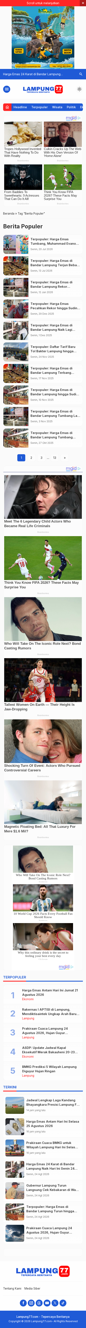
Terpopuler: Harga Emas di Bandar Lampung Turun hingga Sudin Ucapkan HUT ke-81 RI (50, 1211)
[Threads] (39, 1303)
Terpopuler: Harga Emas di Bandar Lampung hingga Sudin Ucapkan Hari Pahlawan (54, 394)
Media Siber (32, 1288)
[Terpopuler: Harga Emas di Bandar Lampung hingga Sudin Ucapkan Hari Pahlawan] (15, 395)
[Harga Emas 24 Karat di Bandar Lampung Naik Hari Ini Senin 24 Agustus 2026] (14, 1169)
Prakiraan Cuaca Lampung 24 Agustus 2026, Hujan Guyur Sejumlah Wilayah (45, 1033)
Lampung (28, 1018)
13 (54, 458)
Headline (20, 107)
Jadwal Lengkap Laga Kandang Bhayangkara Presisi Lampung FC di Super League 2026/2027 (52, 1104)
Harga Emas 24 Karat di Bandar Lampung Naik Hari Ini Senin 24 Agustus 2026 (50, 1168)
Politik (71, 107)
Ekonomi (28, 999)
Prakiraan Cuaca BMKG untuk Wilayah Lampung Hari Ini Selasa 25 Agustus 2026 (51, 1147)
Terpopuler (39, 107)
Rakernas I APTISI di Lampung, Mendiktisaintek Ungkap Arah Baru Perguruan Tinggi (49, 1013)
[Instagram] (31, 1303)
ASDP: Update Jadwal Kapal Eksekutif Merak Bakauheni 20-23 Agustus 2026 (48, 1052)
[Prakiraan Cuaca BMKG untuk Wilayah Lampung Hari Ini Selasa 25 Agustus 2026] (14, 1148)
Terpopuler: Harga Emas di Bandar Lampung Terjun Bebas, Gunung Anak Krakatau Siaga (55, 265)
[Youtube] (47, 1303)
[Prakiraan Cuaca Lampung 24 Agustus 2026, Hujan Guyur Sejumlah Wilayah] (14, 1233)
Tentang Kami (12, 1288)
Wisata (57, 107)
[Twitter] (55, 1303)
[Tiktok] (62, 1303)
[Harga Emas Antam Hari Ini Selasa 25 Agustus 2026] (14, 1126)
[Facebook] (23, 1303)
